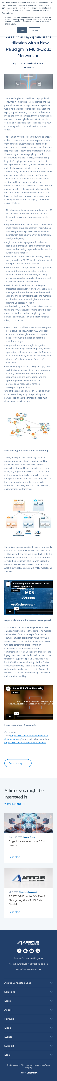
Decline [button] (35, 30)
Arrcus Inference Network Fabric (27, 963)
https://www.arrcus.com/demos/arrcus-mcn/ (25, 742)
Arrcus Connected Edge (27, 958)
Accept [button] (22, 30)
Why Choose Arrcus (27, 969)
